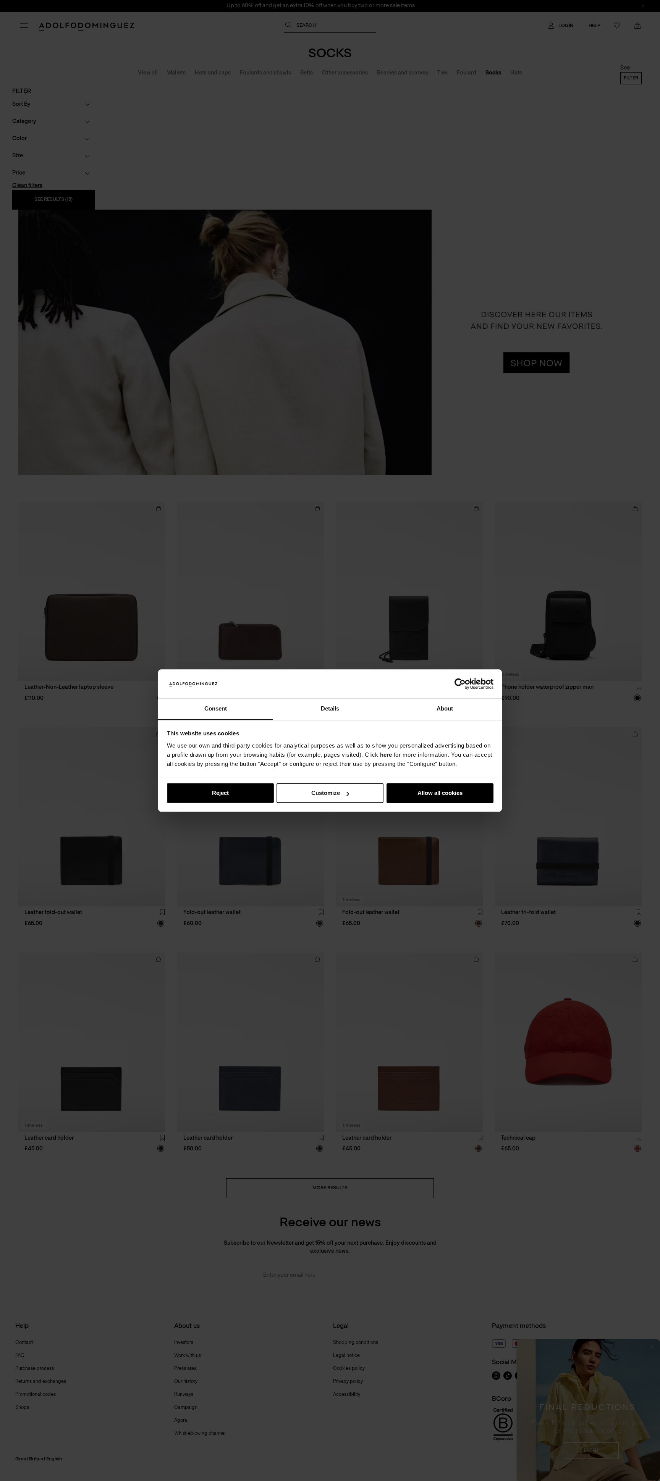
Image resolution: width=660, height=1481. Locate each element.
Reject (220, 793)
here (386, 754)
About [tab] (445, 709)
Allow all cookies (440, 793)
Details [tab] (330, 709)
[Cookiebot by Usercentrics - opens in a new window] (460, 684)
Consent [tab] (215, 709)
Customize (325, 793)
